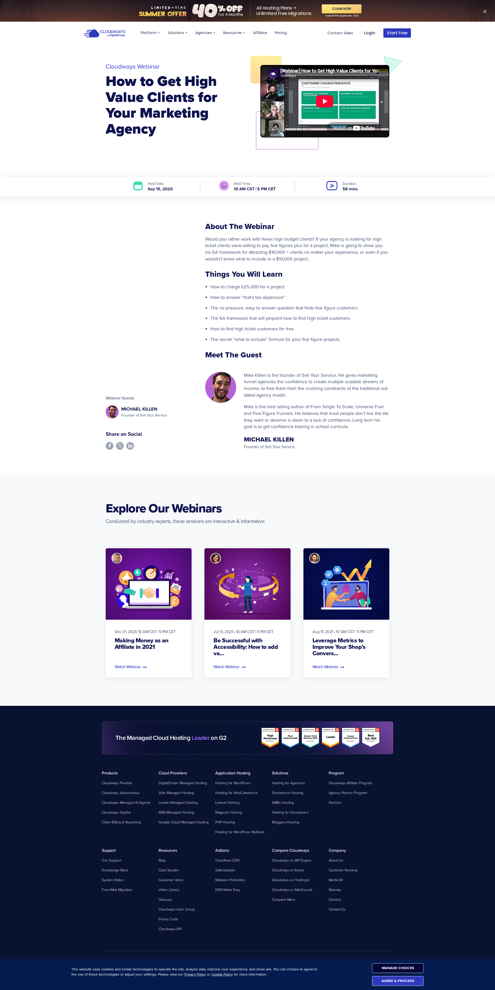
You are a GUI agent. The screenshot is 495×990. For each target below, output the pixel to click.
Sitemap (335, 889)
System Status (113, 880)
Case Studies (169, 870)
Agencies (204, 32)
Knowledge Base (115, 870)
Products (110, 773)
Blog (162, 860)
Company (337, 850)
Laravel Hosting (227, 802)
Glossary (165, 899)
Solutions (176, 32)
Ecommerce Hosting (288, 793)
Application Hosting (232, 773)
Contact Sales (340, 33)
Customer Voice (171, 880)
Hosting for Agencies (288, 783)
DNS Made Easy (227, 889)
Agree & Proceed (398, 981)
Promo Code (168, 919)
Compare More (283, 899)
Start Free (397, 33)
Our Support (111, 860)
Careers (335, 899)
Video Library (169, 889)
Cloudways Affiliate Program (350, 783)
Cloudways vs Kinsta (288, 870)
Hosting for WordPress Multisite (240, 832)
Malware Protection (230, 880)
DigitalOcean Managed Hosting (183, 783)
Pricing (281, 32)
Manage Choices (398, 968)
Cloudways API (170, 929)
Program (336, 773)
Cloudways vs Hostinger (291, 880)
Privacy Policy (195, 974)
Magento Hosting (228, 812)
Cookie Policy (222, 974)
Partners (335, 802)
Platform (149, 32)
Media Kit (336, 880)
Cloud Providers (173, 773)
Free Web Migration (117, 889)
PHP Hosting (225, 822)
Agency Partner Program (348, 793)
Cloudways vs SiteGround (292, 889)
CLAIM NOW (341, 8)
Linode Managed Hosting (178, 802)
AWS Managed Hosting (176, 812)
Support (109, 850)
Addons (222, 850)
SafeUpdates (225, 870)
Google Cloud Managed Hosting (184, 822)
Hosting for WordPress (233, 783)
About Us (336, 860)
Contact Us (337, 909)
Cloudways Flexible (117, 783)
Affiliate (260, 32)
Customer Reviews (343, 870)
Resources (233, 32)
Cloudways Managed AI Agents (126, 802)
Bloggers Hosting (285, 822)
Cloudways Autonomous (121, 793)
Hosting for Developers (290, 812)
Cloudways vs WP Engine (291, 860)
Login (369, 33)
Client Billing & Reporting (121, 822)
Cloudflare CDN (227, 860)
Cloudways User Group (177, 909)
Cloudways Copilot (116, 812)
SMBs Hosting (283, 802)
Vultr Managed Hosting (176, 793)
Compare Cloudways (290, 850)
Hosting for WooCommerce (236, 793)
